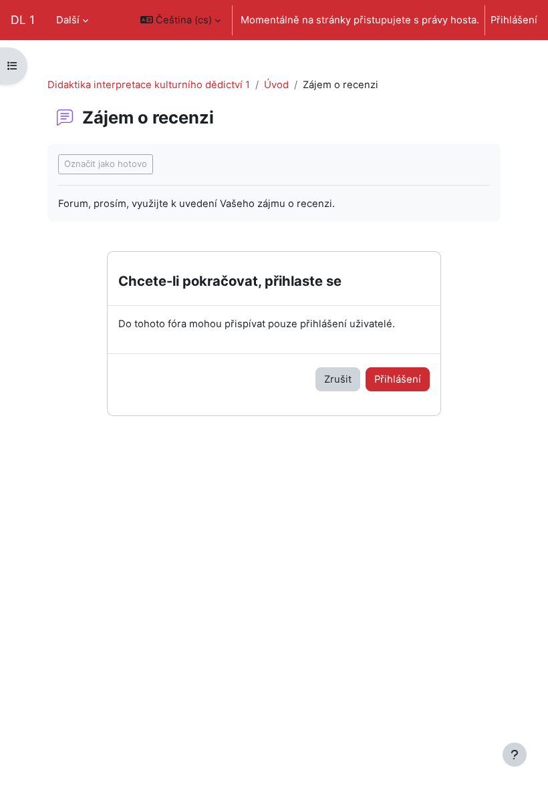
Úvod (276, 85)
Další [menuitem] (68, 20)
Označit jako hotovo (105, 163)
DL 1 (23, 20)
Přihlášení (514, 20)
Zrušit (338, 379)
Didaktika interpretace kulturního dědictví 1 (148, 85)
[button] (180, 20)
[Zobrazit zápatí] (515, 755)
